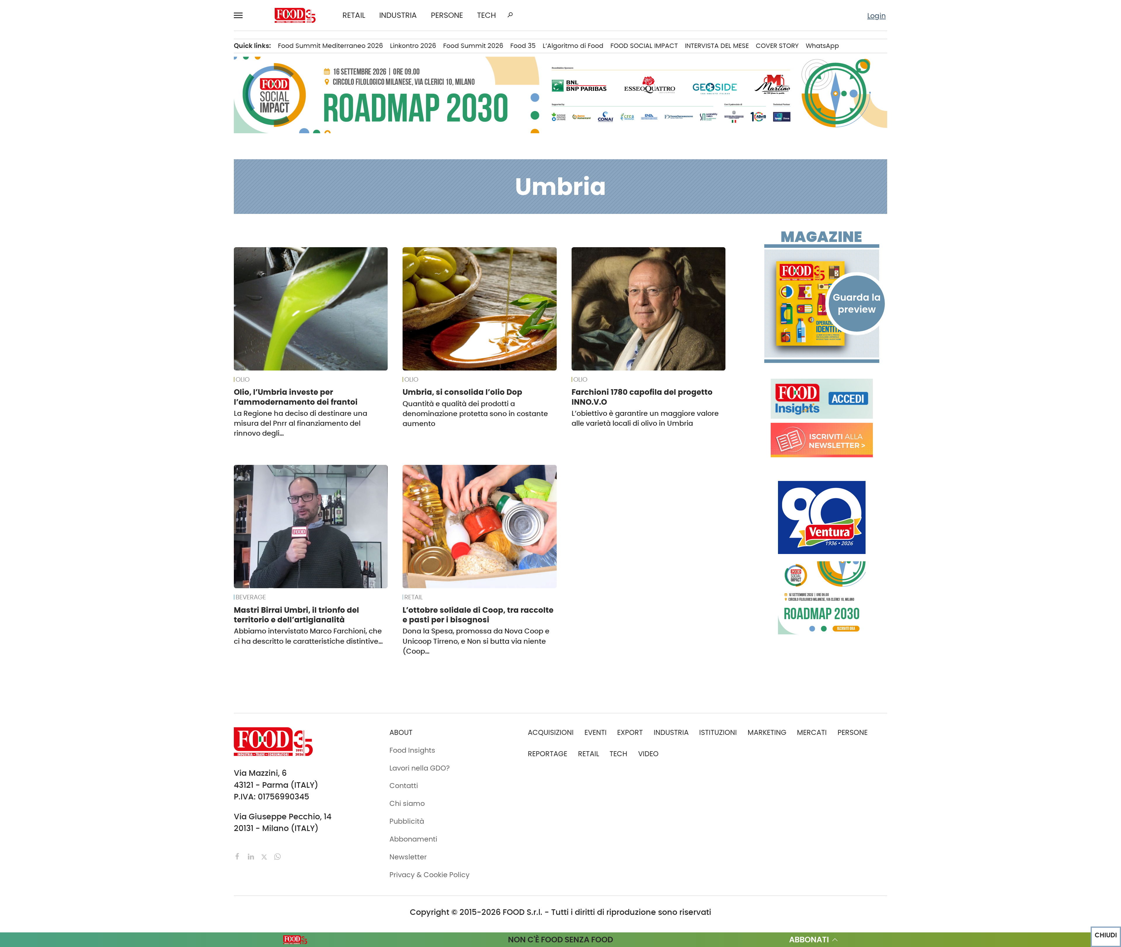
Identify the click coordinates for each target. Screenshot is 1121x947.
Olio (148, 184)
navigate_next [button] (119, 50)
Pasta (152, 214)
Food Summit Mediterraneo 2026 (330, 45)
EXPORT (61, 124)
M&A (57, 139)
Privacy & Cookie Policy (88, 377)
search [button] (509, 14)
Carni (151, 79)
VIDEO (86, 214)
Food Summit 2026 (473, 45)
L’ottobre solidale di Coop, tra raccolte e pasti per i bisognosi (478, 615)
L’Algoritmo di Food (573, 45)
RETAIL (353, 15)
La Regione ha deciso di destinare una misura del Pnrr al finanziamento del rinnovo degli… (300, 423)
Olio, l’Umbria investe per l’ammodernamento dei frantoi (296, 397)
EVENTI (60, 169)
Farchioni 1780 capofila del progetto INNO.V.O (642, 397)
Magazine (821, 237)
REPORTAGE (547, 754)
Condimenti (162, 94)
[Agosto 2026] (821, 303)
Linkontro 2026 (413, 45)
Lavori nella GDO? (419, 768)
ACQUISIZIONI (551, 732)
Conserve (158, 110)
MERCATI (86, 50)
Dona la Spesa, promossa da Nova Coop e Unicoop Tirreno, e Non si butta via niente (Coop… (476, 641)
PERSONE (447, 15)
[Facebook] (238, 856)
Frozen (153, 154)
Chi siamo (66, 318)
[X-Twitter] (265, 856)
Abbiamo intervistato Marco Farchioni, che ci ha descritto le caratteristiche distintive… (308, 636)
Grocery (155, 169)
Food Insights (74, 229)
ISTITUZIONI (67, 94)
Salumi (154, 229)
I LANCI (60, 184)
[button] (241, 15)
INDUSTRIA (398, 15)
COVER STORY (777, 45)
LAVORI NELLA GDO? (81, 244)
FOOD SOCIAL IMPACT (85, 199)
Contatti (63, 332)
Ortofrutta (159, 199)
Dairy (151, 124)
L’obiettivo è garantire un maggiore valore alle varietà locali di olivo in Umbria (645, 418)
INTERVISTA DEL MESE (717, 45)
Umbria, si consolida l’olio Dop (462, 392)
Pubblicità (66, 362)
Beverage (158, 65)
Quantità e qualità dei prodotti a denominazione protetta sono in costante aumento (475, 414)
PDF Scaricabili (74, 287)
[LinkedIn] (252, 856)
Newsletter (67, 347)
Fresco (153, 139)
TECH (486, 15)
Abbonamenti (72, 302)
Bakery (153, 50)
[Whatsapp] (277, 856)
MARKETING (767, 732)
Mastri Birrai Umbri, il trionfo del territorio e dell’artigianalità (296, 615)
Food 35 (523, 45)
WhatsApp (822, 45)
